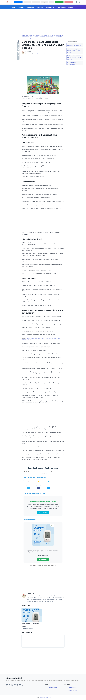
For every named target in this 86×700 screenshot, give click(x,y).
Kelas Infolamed (18, 1)
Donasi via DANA (43, 512)
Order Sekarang (43, 559)
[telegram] (18, 53)
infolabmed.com (69, 1)
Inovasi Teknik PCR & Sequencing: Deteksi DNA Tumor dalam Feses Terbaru (30, 625)
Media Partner (36, 1)
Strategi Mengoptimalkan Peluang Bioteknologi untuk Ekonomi (74, 57)
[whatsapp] (18, 50)
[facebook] (18, 44)
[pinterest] (18, 55)
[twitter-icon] (9, 685)
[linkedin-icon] (17, 685)
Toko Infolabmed (59, 1)
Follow (28, 488)
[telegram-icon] (20, 685)
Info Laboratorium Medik (45, 697)
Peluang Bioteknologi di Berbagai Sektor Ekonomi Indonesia (73, 50)
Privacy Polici (44, 1)
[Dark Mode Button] (76, 2)
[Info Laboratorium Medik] (9, 2)
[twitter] (18, 47)
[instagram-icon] (12, 685)
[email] (18, 58)
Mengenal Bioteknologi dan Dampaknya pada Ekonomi (74, 44)
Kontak (51, 1)
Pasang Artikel (27, 1)
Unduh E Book (72, 687)
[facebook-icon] (7, 685)
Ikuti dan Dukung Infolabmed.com (71, 63)
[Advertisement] (43, 22)
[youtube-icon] (15, 685)
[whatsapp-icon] (22, 685)
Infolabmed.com (53, 687)
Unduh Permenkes (72, 690)
